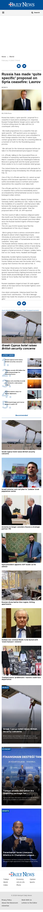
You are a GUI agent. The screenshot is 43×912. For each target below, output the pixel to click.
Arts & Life (21, 882)
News (4, 57)
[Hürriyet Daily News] (21, 5)
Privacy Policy (7, 900)
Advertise (5, 906)
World (11, 57)
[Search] (32, 12)
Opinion (33, 879)
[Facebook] (19, 66)
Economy (20, 879)
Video (5, 885)
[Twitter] (24, 66)
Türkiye (6, 879)
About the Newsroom (10, 903)
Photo (19, 885)
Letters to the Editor (29, 903)
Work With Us (27, 900)
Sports (32, 882)
